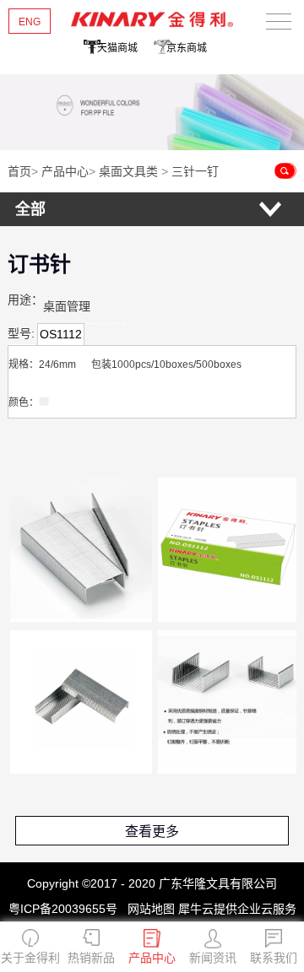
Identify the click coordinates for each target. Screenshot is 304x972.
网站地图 (148, 908)
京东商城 (186, 48)
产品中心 (65, 171)
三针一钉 (195, 171)
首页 (19, 171)
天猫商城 (117, 48)
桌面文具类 (128, 171)
